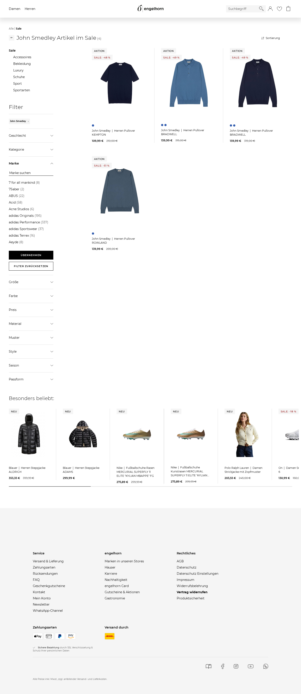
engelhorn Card (117, 586)
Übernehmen (31, 255)
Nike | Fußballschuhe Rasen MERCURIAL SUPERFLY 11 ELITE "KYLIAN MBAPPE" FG (135, 471)
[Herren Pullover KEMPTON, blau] (93, 125)
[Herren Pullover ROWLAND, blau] (93, 233)
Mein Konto (42, 598)
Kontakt (39, 592)
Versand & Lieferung (48, 561)
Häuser (110, 567)
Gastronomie (115, 598)
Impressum (185, 580)
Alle (11, 28)
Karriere (111, 574)
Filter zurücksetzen (31, 266)
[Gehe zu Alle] (11, 38)
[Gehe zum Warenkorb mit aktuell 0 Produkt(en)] (288, 8)
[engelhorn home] (150, 9)
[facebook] (222, 666)
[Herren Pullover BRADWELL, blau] (162, 125)
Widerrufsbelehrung (192, 586)
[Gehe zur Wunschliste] (279, 8)
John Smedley (18, 121)
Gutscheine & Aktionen (122, 592)
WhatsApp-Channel (48, 611)
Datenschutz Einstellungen (197, 574)
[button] (270, 8)
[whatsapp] (265, 666)
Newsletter (41, 604)
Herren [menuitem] (30, 9)
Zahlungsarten (44, 567)
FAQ (36, 580)
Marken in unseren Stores (124, 561)
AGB (180, 561)
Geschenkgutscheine (49, 586)
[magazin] (208, 666)
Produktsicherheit (190, 598)
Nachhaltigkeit (116, 580)
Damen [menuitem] (14, 9)
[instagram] (236, 666)
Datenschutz (186, 567)
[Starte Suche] (261, 8)
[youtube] (250, 666)
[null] (120, 83)
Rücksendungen (45, 574)
